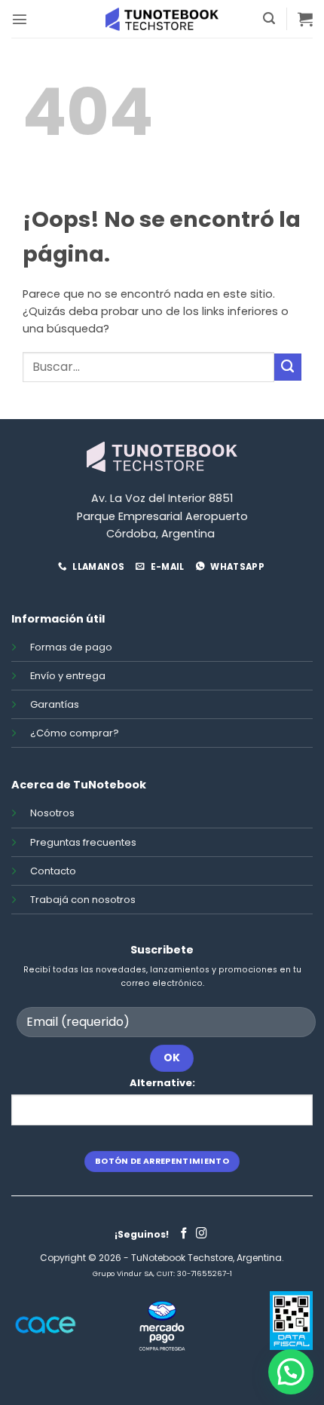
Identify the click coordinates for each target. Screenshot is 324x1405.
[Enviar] (287, 367)
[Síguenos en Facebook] (184, 1234)
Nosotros (52, 813)
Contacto (53, 871)
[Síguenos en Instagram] (201, 1234)
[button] (19, 19)
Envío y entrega (67, 676)
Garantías (54, 704)
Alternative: (162, 1083)
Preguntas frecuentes (83, 842)
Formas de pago (71, 647)
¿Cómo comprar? (74, 733)
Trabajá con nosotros (83, 899)
